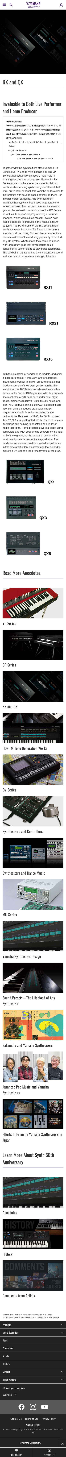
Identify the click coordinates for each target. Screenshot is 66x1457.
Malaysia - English (15, 1388)
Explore (48, 1314)
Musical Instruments (11, 1314)
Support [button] (6, 1372)
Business (7, 1394)
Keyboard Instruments (32, 1314)
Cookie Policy (33, 1424)
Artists (6, 1356)
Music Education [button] (10, 1332)
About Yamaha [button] (9, 1380)
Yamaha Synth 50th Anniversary (20, 1317)
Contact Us (16, 1418)
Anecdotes (41, 1317)
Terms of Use (31, 1418)
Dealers (6, 1364)
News (5, 1340)
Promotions (8, 1348)
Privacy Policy (49, 1418)
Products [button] (7, 1325)
